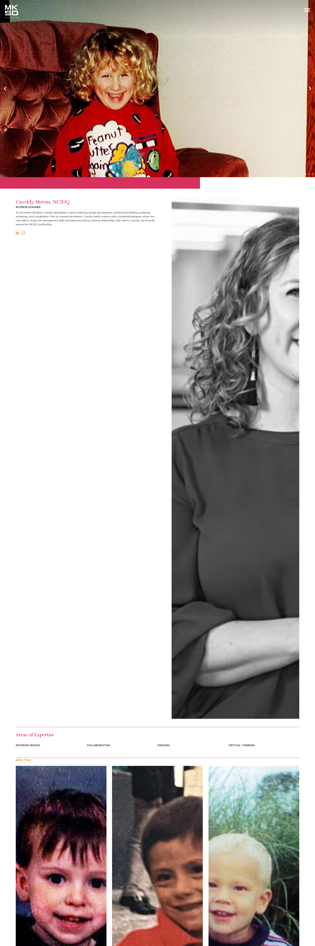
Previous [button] (5, 89)
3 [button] (309, 173)
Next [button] (310, 89)
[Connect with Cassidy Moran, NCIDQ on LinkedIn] (17, 232)
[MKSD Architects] (11, 12)
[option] (157, 88)
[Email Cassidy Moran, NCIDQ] (23, 232)
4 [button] (312, 173)
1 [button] (302, 173)
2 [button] (306, 173)
